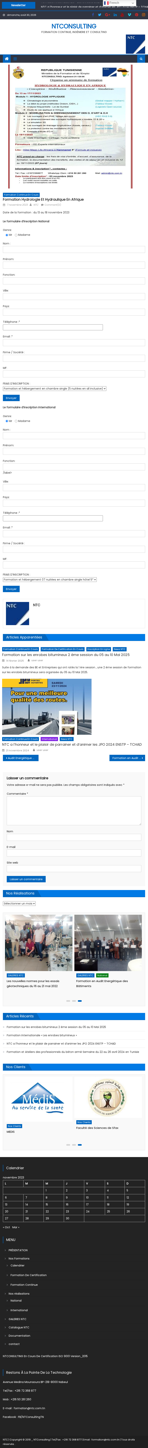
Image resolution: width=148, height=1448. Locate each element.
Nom (10, 831)
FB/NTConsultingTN (31, 1417)
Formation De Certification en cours (62, 649)
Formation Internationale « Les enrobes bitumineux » (42, 1035)
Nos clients (14, 1122)
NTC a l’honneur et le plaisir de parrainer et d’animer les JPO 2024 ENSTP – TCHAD (72, 744)
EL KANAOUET (85, 1100)
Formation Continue (24, 1285)
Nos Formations (19, 1258)
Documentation (19, 1336)
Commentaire (17, 794)
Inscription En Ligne (98, 649)
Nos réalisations (19, 1294)
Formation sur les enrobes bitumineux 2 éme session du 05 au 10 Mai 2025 (66, 654)
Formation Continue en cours (21, 194)
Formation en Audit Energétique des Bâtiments (129, 758)
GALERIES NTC (15, 975)
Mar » (15, 1227)
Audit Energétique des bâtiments (23, 758)
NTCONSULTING (74, 26)
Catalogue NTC (19, 1327)
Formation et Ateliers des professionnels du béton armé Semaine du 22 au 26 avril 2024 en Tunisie (73, 1052)
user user (37, 660)
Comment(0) (53, 205)
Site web (12, 863)
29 (47, 1218)
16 (67, 1204)
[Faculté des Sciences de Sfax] (38, 1097)
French (114, 2)
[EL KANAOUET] (107, 1083)
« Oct (6, 1227)
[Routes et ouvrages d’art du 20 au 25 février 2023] (107, 943)
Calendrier (17, 1265)
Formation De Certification (29, 1275)
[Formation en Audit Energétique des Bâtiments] (38, 943)
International (49, 739)
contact (14, 1344)
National (32, 975)
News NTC (119, 649)
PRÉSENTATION (18, 1250)
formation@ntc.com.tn (29, 1408)
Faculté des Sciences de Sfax (27, 1128)
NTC (35, 205)
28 (27, 1218)
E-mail (11, 847)
